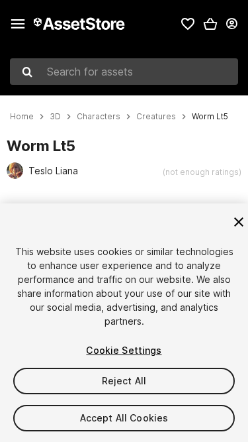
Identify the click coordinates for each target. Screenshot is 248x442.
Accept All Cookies (124, 417)
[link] (188, 24)
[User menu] (231, 23)
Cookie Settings (123, 350)
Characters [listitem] (98, 116)
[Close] (239, 222)
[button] (210, 24)
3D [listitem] (55, 116)
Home (22, 116)
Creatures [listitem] (156, 116)
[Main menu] (18, 24)
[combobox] (124, 71)
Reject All (124, 380)
